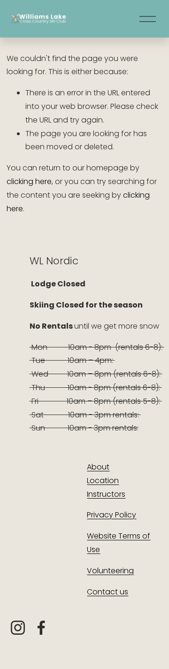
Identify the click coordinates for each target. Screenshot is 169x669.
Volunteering (110, 570)
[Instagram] (17, 627)
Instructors (106, 494)
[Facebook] (41, 627)
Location (103, 480)
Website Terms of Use (118, 543)
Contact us (107, 591)
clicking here (29, 181)
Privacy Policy (111, 514)
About (98, 466)
